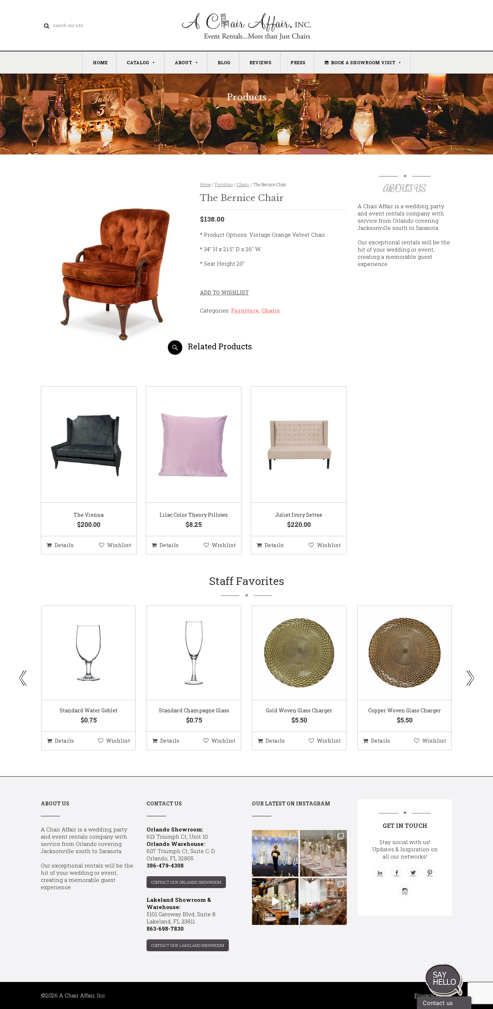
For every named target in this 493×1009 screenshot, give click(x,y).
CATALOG (138, 62)
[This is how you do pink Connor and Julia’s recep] (323, 853)
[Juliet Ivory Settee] (290, 445)
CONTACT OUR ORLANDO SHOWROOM (186, 882)
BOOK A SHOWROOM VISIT (363, 62)
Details (64, 545)
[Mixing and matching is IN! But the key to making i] (275, 901)
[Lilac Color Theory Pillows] (185, 445)
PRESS (298, 62)
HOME (100, 62)
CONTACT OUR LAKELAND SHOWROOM (187, 945)
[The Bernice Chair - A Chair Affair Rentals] (114, 352)
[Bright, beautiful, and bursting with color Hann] (323, 901)
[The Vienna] (80, 445)
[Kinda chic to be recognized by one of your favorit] (275, 853)
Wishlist (119, 545)
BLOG (224, 62)
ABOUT (183, 62)
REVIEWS (260, 62)
